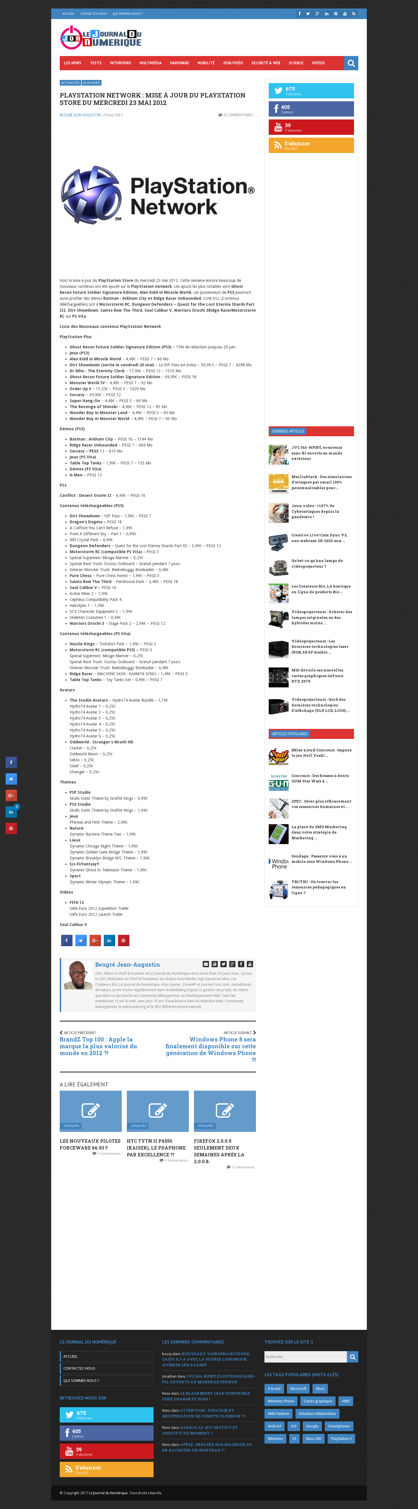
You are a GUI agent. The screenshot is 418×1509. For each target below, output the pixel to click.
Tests (96, 63)
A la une (274, 1388)
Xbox (320, 1388)
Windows (275, 1438)
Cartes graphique (318, 1401)
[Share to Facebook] (67, 944)
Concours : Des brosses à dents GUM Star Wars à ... (320, 778)
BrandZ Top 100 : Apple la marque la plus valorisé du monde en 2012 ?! (98, 1046)
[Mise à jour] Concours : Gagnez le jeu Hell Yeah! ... (321, 752)
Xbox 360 (313, 1438)
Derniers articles (288, 431)
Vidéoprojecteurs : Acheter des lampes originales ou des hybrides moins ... (321, 617)
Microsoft (298, 1388)
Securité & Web (265, 63)
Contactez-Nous (93, 14)
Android (274, 1426)
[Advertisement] (311, 331)
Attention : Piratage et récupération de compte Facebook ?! (203, 1413)
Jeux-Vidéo (233, 63)
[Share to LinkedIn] (109, 944)
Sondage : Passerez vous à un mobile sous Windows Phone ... (321, 858)
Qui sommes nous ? (127, 14)
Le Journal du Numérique (108, 1493)
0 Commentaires (238, 115)
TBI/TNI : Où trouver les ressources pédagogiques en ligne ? (318, 887)
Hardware (179, 63)
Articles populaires (290, 733)
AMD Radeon (278, 1413)
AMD (346, 1401)
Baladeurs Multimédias (317, 1413)
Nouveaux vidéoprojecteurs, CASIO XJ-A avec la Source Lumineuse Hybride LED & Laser (206, 1359)
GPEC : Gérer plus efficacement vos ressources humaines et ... (321, 804)
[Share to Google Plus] (95, 944)
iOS (294, 1426)
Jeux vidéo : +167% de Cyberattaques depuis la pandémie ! (315, 511)
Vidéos (318, 63)
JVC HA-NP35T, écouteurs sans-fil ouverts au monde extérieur (316, 453)
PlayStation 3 (341, 1438)
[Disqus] (158, 1249)
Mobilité (206, 63)
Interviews (120, 63)
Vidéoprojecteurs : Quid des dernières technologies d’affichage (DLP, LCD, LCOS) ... (320, 705)
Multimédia (151, 63)
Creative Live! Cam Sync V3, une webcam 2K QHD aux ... (319, 537)
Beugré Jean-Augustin (80, 115)
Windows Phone (281, 1401)
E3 (294, 1438)
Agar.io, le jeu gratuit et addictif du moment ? (200, 1430)
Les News (72, 63)
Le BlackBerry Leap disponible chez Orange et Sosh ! (206, 1396)
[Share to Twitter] (81, 944)
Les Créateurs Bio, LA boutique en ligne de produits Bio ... (321, 589)
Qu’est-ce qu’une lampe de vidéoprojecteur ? (317, 563)
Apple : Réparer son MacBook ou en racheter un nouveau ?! (207, 1447)
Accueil (69, 14)
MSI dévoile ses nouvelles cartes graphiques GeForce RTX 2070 (317, 675)
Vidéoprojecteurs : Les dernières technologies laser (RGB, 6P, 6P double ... (319, 646)
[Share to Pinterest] (123, 944)
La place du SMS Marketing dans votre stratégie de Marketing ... (319, 832)
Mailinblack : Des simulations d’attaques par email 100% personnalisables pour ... (321, 482)
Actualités (70, 82)
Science (296, 63)
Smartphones (339, 1426)
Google (312, 1426)
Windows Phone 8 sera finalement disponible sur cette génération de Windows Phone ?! (210, 1049)
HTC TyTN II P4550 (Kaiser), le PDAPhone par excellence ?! (156, 1147)
